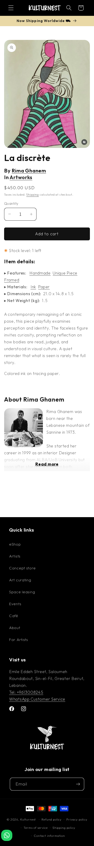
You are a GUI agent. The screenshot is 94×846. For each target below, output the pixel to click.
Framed (11, 280)
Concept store (22, 568)
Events (15, 603)
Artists (15, 556)
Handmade (40, 273)
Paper (44, 286)
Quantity (11, 203)
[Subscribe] (78, 784)
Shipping (32, 194)
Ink (33, 286)
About (14, 627)
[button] (11, 8)
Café (13, 615)
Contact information (49, 836)
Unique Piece (65, 273)
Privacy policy (76, 819)
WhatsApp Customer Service (37, 699)
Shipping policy (63, 827)
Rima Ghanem (29, 170)
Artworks (21, 177)
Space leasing (22, 591)
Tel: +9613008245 (26, 692)
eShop (15, 544)
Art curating (20, 579)
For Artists (18, 639)
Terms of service (35, 827)
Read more (46, 464)
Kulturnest (28, 819)
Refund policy (52, 819)
